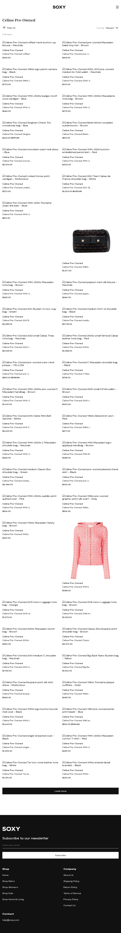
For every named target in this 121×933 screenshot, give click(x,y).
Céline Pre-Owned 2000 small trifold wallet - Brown (77, 400)
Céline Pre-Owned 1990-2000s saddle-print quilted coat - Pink (17, 507)
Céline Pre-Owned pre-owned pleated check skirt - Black (77, 480)
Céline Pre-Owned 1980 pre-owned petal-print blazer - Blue (77, 720)
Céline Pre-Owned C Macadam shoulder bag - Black (77, 373)
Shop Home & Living (13, 899)
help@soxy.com (10, 920)
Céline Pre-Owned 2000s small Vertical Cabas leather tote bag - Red (77, 347)
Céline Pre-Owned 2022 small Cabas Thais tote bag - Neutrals (17, 347)
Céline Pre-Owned (12, 50)
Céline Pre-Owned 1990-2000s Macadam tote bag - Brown (17, 293)
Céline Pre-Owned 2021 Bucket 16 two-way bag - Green (17, 320)
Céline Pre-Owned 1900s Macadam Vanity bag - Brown (17, 534)
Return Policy (70, 887)
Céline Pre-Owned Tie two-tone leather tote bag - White (17, 774)
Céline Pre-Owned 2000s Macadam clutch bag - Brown (17, 640)
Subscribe (60, 855)
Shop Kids (7, 893)
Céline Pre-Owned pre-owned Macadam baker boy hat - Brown (77, 54)
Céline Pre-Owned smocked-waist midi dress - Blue (17, 161)
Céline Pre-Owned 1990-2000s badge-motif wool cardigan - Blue (17, 107)
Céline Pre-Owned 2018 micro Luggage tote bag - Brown (77, 613)
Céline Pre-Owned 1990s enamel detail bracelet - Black (77, 774)
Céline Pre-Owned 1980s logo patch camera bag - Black (17, 80)
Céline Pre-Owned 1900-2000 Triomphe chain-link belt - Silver (17, 214)
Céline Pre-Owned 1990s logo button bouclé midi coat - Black (17, 720)
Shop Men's (8, 881)
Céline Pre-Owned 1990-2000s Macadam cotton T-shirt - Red (77, 747)
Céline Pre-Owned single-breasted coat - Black (17, 747)
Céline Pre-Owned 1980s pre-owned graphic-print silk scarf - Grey (77, 507)
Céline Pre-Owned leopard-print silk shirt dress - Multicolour (17, 693)
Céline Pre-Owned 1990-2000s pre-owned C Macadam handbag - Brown (17, 400)
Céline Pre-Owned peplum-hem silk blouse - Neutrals (77, 293)
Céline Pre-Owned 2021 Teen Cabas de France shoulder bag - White (77, 187)
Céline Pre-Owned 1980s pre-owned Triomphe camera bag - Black (77, 267)
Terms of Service (72, 893)
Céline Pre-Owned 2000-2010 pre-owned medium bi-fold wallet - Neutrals (77, 80)
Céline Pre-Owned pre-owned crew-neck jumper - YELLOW (17, 373)
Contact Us (69, 905)
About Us (68, 875)
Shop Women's (10, 887)
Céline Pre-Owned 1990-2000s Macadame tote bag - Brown (77, 107)
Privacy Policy (70, 899)
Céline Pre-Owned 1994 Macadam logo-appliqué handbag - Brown (77, 454)
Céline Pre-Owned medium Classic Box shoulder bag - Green (17, 480)
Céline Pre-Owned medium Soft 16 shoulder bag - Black (77, 320)
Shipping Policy (71, 881)
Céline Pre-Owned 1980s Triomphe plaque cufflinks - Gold (77, 693)
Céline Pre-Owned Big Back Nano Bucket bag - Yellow (77, 667)
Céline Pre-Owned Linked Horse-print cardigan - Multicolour (17, 187)
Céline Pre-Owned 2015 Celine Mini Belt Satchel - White (17, 427)
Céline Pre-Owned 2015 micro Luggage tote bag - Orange (17, 613)
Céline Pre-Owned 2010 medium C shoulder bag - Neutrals (17, 667)
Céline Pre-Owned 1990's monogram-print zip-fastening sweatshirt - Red (77, 586)
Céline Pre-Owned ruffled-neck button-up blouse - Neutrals (17, 54)
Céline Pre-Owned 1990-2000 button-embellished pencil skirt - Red (77, 161)
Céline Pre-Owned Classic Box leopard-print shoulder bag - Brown (77, 640)
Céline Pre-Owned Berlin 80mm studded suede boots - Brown (77, 134)
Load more (61, 791)
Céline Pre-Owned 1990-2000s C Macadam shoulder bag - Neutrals (17, 454)
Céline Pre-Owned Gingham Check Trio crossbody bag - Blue (17, 134)
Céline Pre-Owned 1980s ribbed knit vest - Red (77, 427)
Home (5, 875)
